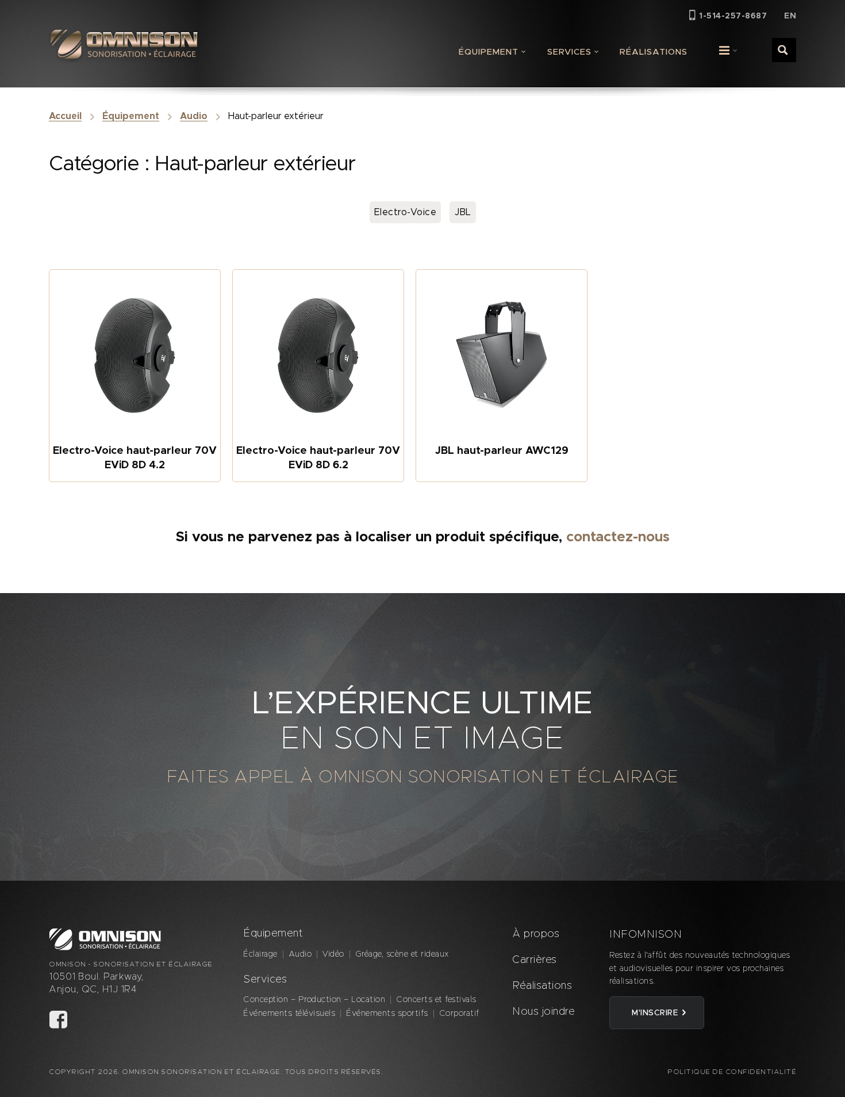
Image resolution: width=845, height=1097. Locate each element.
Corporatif (459, 1014)
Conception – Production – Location (314, 1000)
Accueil (65, 116)
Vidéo (333, 954)
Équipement (488, 52)
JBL (462, 212)
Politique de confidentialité (731, 1071)
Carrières (534, 960)
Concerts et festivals (436, 1000)
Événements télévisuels (289, 1014)
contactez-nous (618, 537)
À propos (535, 934)
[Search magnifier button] (783, 49)
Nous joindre (543, 1012)
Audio (194, 116)
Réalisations (653, 52)
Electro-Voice (405, 212)
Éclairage (260, 954)
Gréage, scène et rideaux (402, 954)
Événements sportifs (387, 1014)
